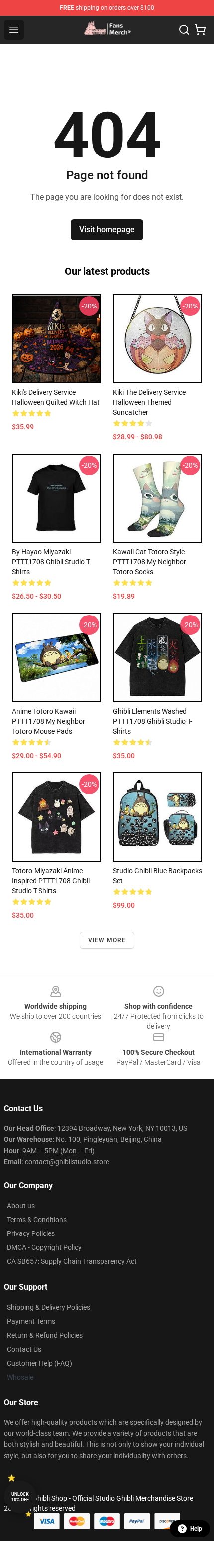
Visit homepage (107, 229)
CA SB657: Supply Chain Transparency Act (72, 1261)
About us (21, 1206)
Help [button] (196, 1528)
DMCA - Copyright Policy (44, 1247)
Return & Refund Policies (45, 1335)
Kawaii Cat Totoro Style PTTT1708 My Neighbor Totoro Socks (149, 562)
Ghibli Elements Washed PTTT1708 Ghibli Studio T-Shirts (152, 721)
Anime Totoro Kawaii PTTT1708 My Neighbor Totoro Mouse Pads (48, 721)
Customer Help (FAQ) (39, 1363)
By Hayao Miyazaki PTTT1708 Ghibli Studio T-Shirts (51, 562)
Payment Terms (31, 1321)
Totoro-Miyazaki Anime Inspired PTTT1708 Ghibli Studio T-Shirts (51, 881)
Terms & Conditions (37, 1220)
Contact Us (24, 1349)
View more (107, 940)
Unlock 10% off (20, 1497)
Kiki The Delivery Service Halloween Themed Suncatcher (149, 402)
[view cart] (200, 30)
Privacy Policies (31, 1233)
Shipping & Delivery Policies (48, 1307)
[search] (184, 30)
